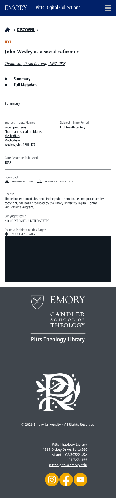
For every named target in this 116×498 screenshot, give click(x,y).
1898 (8, 162)
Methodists (12, 135)
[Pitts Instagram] (52, 479)
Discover (26, 30)
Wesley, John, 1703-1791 (21, 144)
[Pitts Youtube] (80, 479)
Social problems (15, 127)
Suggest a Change (24, 234)
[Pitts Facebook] (66, 479)
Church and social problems (23, 131)
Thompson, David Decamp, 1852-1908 (35, 63)
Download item (22, 181)
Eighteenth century (72, 127)
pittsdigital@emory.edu (68, 464)
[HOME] (7, 29)
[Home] (42, 8)
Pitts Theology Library (69, 444)
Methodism (12, 140)
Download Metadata (59, 181)
